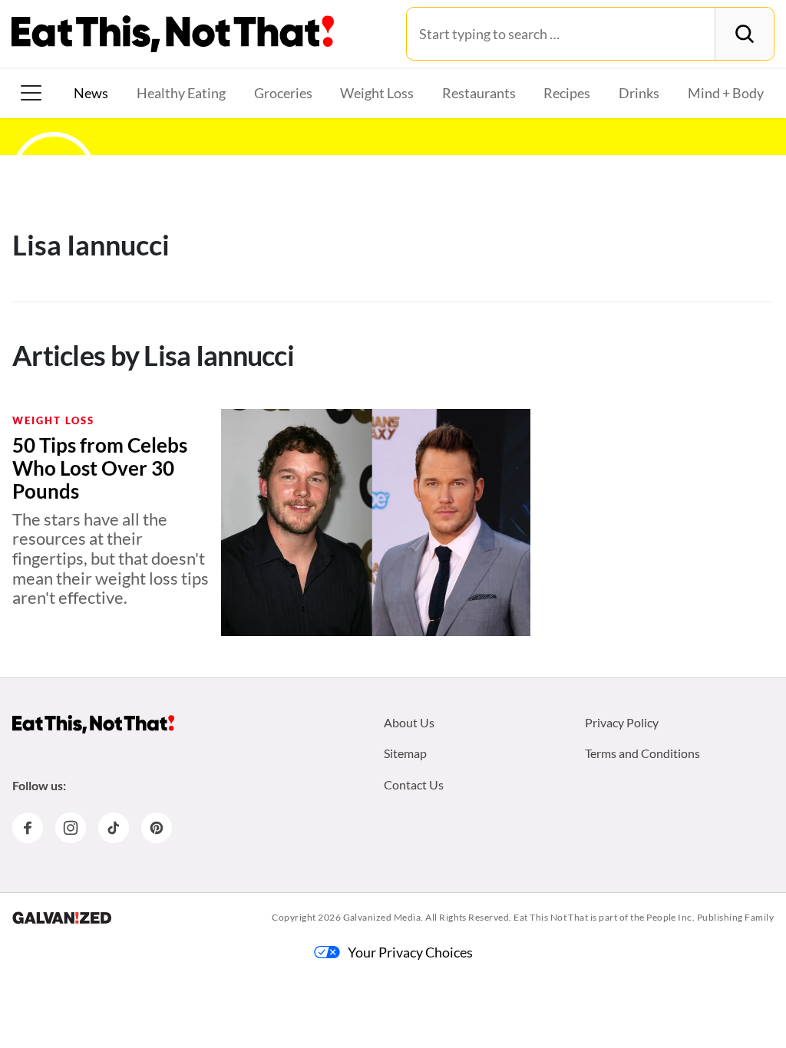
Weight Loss (377, 92)
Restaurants (479, 92)
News (91, 92)
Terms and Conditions (642, 753)
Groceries (283, 92)
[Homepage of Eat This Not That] (93, 724)
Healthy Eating (181, 92)
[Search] (744, 34)
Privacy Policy (622, 722)
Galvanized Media (382, 917)
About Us (409, 722)
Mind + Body (726, 92)
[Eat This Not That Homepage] (173, 33)
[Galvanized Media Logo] (61, 917)
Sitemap (405, 753)
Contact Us (414, 784)
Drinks (639, 92)
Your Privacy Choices (410, 952)
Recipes (566, 92)
